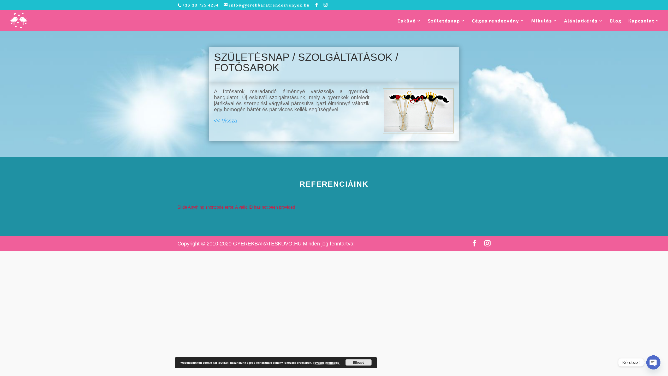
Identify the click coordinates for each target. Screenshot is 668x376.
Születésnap (444, 21)
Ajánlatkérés (581, 21)
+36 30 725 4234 (200, 5)
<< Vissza (225, 121)
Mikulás (541, 21)
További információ (326, 363)
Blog (616, 21)
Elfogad (358, 362)
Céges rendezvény (495, 21)
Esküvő (406, 21)
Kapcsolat (641, 21)
